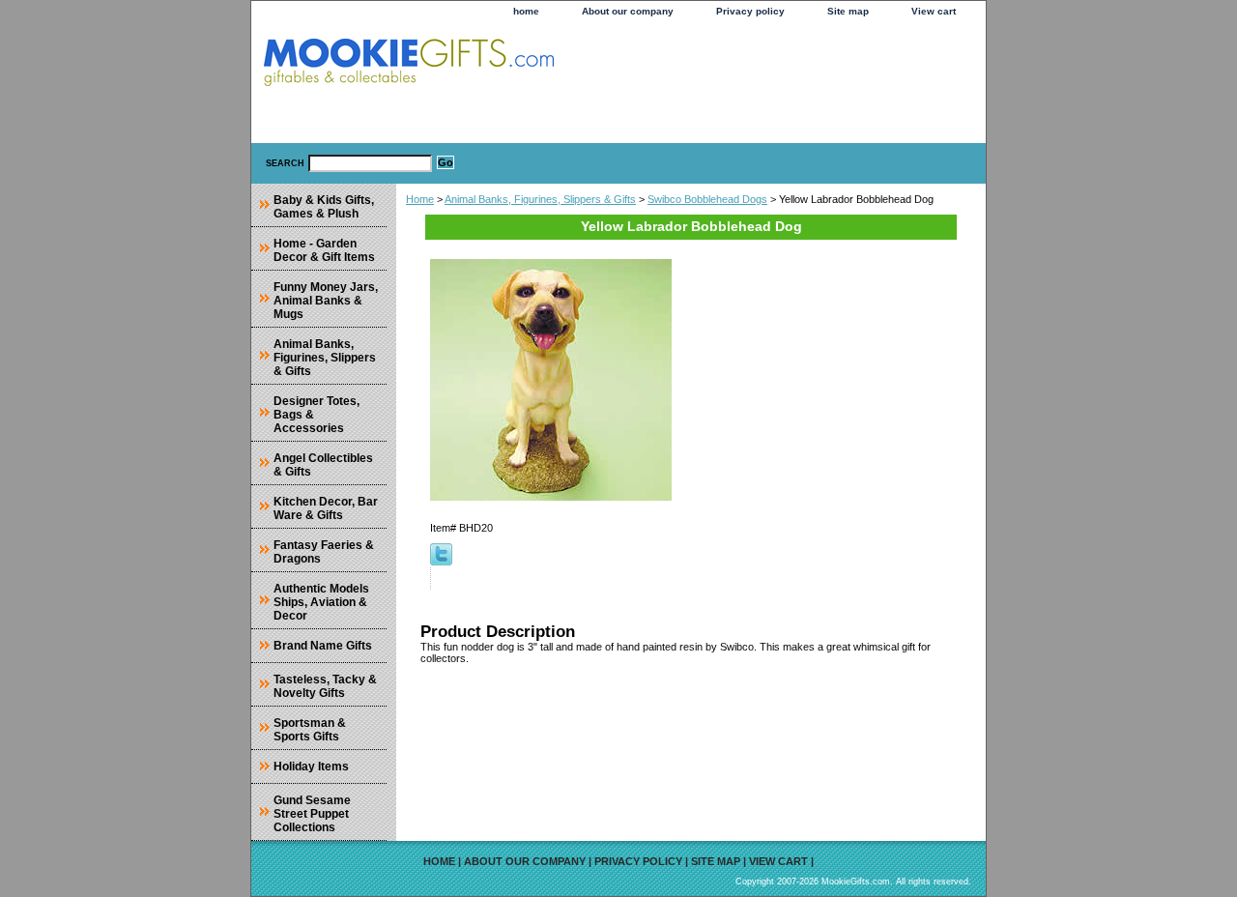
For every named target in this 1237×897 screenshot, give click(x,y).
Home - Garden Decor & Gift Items (324, 250)
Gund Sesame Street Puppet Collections (312, 814)
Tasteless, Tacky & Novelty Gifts (325, 686)
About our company (628, 11)
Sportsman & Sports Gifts (309, 729)
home (526, 11)
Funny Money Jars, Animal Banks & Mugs (325, 300)
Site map (848, 11)
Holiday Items (311, 766)
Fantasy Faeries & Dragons (323, 551)
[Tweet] (441, 561)
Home (420, 199)
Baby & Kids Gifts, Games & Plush (323, 206)
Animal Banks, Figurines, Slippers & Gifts (540, 199)
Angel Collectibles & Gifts (323, 464)
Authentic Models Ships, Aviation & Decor (321, 602)
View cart (933, 11)
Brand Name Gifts (322, 645)
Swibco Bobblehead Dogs (707, 199)
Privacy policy (750, 11)
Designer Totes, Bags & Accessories (316, 414)
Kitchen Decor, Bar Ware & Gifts (325, 508)
